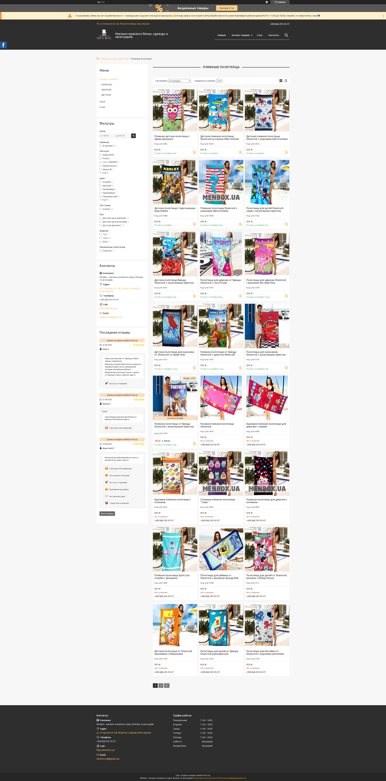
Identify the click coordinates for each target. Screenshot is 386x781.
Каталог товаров (240, 35)
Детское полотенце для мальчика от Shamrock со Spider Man (174, 353)
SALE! (102, 101)
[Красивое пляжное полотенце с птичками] (175, 473)
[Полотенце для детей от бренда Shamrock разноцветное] (221, 625)
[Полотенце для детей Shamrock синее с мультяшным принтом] (267, 182)
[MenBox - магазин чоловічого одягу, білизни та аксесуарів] (104, 35)
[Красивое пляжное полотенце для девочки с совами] (267, 398)
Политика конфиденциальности (232, 778)
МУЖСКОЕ (106, 84)
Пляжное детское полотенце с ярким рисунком (172, 137)
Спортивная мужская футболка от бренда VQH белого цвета (121, 418)
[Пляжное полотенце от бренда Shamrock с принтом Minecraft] (221, 326)
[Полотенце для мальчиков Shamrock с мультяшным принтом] (267, 326)
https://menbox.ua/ (108, 308)
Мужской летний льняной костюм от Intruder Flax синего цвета (122, 458)
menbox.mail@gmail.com (111, 317)
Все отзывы (107, 513)
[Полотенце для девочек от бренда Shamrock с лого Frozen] (221, 254)
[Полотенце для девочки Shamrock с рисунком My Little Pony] (267, 254)
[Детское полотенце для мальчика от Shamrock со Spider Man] (175, 326)
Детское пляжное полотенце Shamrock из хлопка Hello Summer (219, 137)
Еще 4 (105, 173)
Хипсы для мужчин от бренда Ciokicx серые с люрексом (122, 359)
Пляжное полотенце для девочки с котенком (266, 501)
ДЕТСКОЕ (124, 59)
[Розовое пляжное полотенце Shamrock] (221, 398)
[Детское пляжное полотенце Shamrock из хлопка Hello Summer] (221, 110)
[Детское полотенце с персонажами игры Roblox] (175, 182)
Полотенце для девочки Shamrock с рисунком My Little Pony (266, 281)
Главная (221, 35)
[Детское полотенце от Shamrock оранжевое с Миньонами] (175, 625)
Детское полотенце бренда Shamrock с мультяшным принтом (174, 281)
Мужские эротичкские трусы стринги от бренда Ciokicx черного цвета (122, 373)
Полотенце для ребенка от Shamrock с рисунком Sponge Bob (219, 576)
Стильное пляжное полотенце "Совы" (217, 501)
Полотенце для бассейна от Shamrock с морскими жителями (265, 652)
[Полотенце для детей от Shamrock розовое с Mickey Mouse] (267, 549)
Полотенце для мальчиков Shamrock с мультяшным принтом (266, 353)
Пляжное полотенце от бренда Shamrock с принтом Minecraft (218, 353)
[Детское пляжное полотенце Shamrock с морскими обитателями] (267, 110)
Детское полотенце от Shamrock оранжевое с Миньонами (173, 652)
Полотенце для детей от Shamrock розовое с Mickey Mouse (266, 576)
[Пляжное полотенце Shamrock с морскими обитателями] (221, 182)
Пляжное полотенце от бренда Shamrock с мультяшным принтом (174, 425)
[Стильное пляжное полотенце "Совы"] (221, 473)
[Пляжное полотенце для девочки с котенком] (267, 473)
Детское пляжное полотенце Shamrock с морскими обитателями (267, 137)
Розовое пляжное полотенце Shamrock (217, 425)
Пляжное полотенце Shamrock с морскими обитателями (218, 209)
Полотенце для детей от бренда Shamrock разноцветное (219, 652)
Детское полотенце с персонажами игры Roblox (174, 209)
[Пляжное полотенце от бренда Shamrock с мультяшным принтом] (175, 398)
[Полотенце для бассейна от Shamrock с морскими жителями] (267, 625)
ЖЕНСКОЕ (106, 90)
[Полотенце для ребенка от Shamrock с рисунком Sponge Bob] (221, 549)
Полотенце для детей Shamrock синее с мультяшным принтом (264, 209)
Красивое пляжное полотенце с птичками (172, 501)
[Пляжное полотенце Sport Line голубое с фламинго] (175, 549)
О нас (260, 35)
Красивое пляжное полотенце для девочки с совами (266, 425)
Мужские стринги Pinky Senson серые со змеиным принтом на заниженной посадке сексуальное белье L (123, 366)
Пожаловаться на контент (205, 778)
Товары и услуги (109, 59)
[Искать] (286, 35)
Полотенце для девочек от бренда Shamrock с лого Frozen (220, 281)
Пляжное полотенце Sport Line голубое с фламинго (172, 576)
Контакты (274, 35)
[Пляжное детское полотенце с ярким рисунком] (175, 110)
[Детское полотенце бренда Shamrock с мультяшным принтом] (175, 254)
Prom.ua (206, 775)
